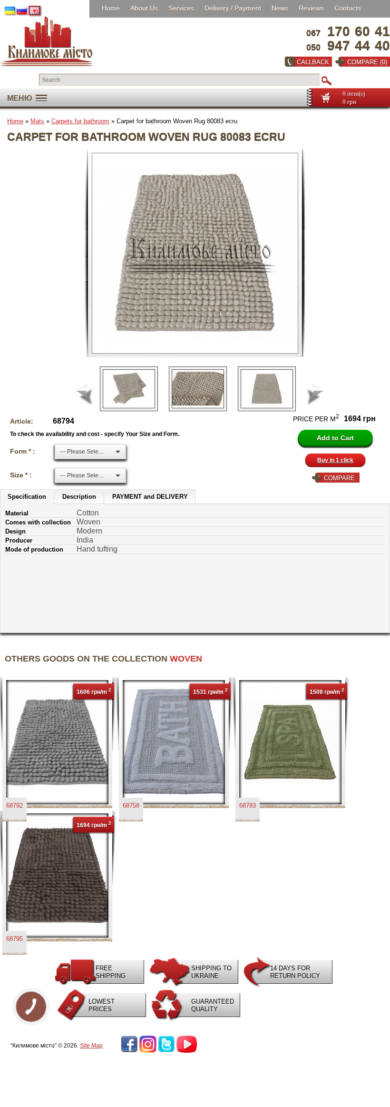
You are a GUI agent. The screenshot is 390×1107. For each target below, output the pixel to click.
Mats (37, 121)
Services (181, 8)
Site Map (91, 1045)
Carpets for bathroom (80, 121)
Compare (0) (367, 62)
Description (79, 496)
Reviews (311, 8)
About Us (144, 8)
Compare (339, 478)
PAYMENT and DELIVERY (150, 496)
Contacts (347, 8)
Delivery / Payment (233, 8)
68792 (14, 805)
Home (111, 8)
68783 (247, 805)
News (280, 8)
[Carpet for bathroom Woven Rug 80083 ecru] (199, 253)
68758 (131, 805)
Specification (27, 496)
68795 (14, 938)
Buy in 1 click (335, 460)
